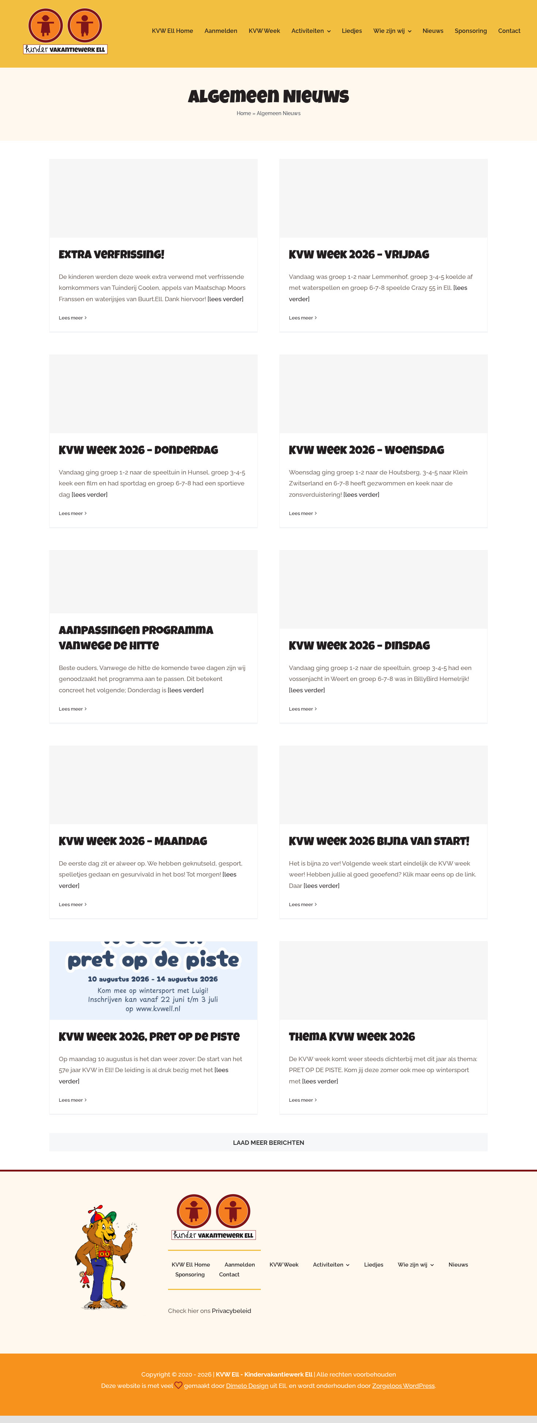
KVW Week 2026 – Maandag (133, 843)
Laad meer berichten (268, 1142)
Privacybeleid (231, 1310)
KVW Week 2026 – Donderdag (138, 452)
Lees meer (71, 318)
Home (244, 113)
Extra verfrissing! (111, 256)
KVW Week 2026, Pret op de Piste (149, 1038)
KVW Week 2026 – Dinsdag (359, 647)
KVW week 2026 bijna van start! (379, 843)
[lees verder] (225, 299)
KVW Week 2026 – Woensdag (366, 452)
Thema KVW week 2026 (352, 1038)
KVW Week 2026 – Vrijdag (359, 256)
